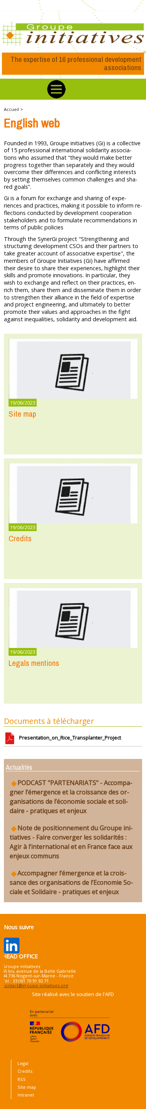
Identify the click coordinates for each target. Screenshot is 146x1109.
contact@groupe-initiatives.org (35, 985)
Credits (25, 1071)
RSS (22, 1079)
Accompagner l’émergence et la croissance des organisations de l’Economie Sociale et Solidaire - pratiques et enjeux (71, 882)
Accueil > (13, 109)
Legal (23, 1063)
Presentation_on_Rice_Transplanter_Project (68, 737)
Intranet (26, 1095)
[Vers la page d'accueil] (73, 34)
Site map (27, 1087)
